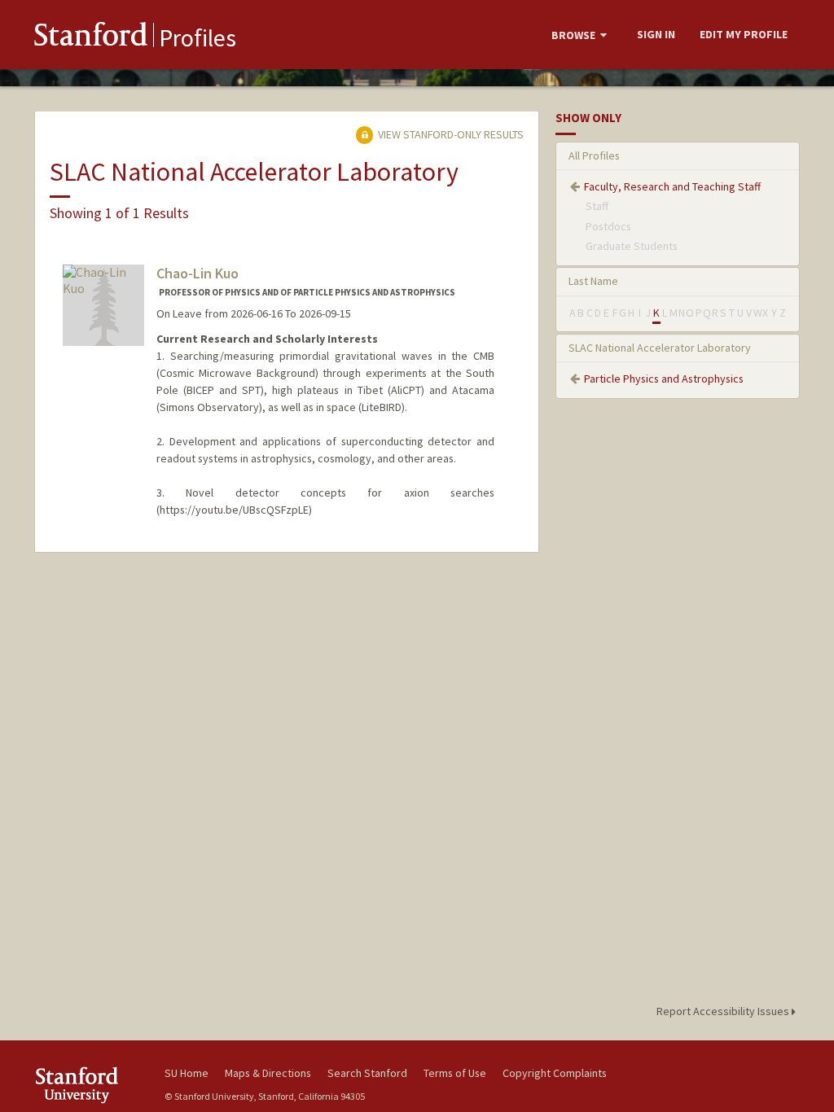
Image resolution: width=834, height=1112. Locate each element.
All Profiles (594, 155)
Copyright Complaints (555, 1073)
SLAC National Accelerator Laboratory (659, 347)
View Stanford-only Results (449, 134)
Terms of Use (455, 1073)
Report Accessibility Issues (724, 1011)
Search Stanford (367, 1073)
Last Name (593, 281)
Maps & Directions (268, 1073)
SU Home (186, 1073)
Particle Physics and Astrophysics (664, 378)
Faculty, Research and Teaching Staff (672, 186)
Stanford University (91, 1085)
